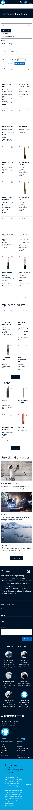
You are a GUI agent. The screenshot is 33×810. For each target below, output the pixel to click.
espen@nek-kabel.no (8, 668)
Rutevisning (21, 63)
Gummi (19, 753)
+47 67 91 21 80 (10, 723)
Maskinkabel (21, 750)
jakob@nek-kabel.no (9, 706)
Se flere (15, 377)
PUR (18, 755)
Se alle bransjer (16, 558)
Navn (2, 609)
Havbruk (3, 748)
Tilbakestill (5, 30)
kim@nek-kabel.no (8, 687)
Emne (3, 621)
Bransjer (3, 41)
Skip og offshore (6, 753)
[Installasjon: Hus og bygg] (16, 471)
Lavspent (20, 741)
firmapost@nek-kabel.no (24, 708)
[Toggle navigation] (30, 2)
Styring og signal (22, 748)
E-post (3, 615)
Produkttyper (4, 33)
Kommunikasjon (5, 755)
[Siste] (25, 297)
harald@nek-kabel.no (24, 687)
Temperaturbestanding (24, 757)
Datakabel (20, 746)
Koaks (19, 744)
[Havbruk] (16, 532)
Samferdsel (4, 750)
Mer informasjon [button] (9, 806)
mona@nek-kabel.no (24, 668)
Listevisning (9, 63)
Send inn (27, 639)
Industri (3, 746)
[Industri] (16, 502)
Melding (3, 628)
